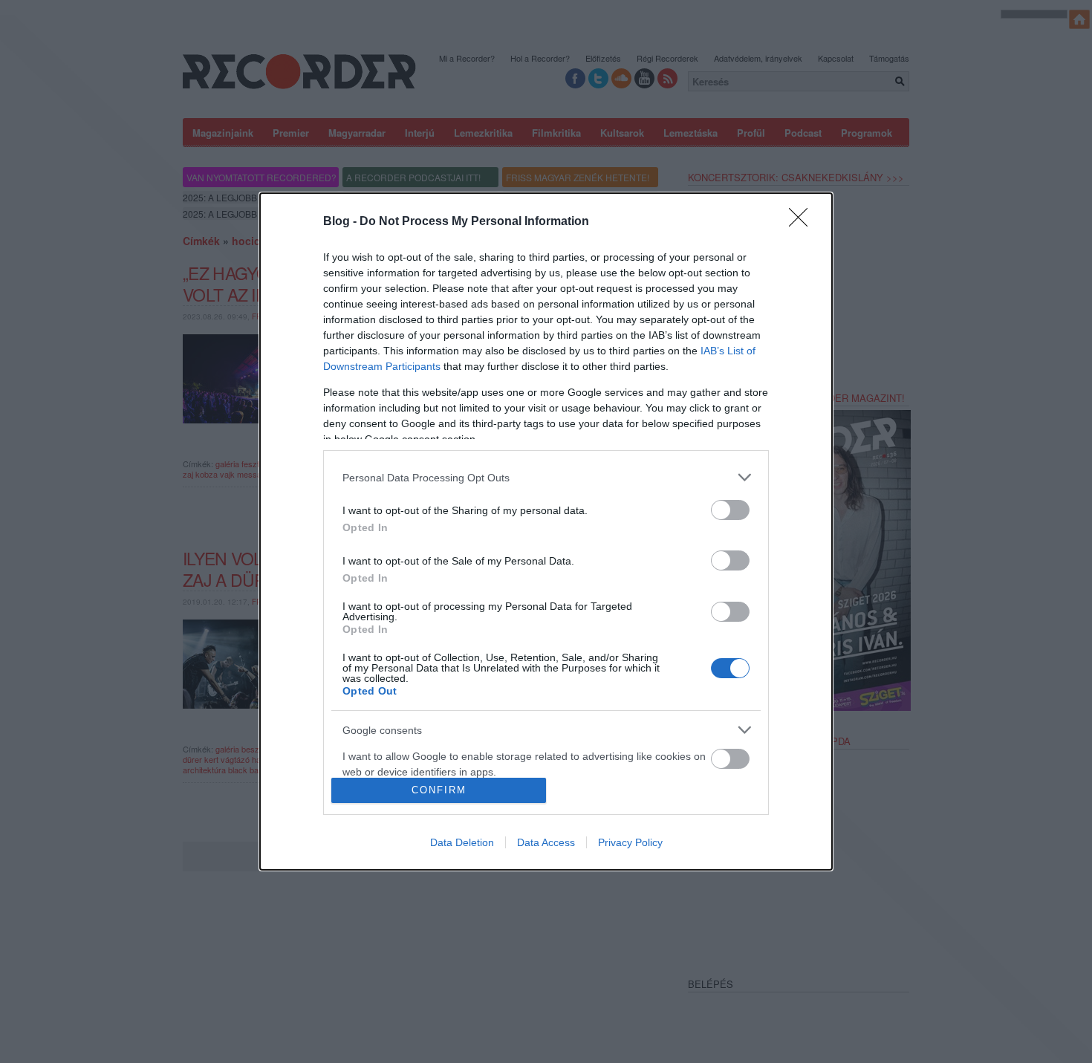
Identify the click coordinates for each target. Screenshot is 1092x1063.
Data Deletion (462, 842)
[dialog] (546, 531)
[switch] (730, 510)
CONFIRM (439, 790)
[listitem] (546, 477)
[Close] (803, 222)
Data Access (546, 842)
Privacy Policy (630, 842)
